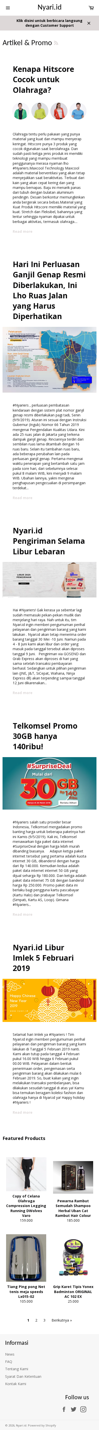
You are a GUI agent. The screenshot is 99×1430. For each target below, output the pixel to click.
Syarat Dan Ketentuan (23, 1376)
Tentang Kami (16, 1368)
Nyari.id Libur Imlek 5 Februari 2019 (43, 958)
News (9, 1354)
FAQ (8, 1361)
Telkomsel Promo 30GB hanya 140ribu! (45, 736)
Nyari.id (50, 8)
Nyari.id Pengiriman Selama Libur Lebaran (49, 541)
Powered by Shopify (42, 1425)
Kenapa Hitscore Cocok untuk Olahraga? (43, 79)
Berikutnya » (62, 1320)
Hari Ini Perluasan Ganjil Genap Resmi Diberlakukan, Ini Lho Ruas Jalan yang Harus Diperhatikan (49, 290)
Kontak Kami (15, 1383)
